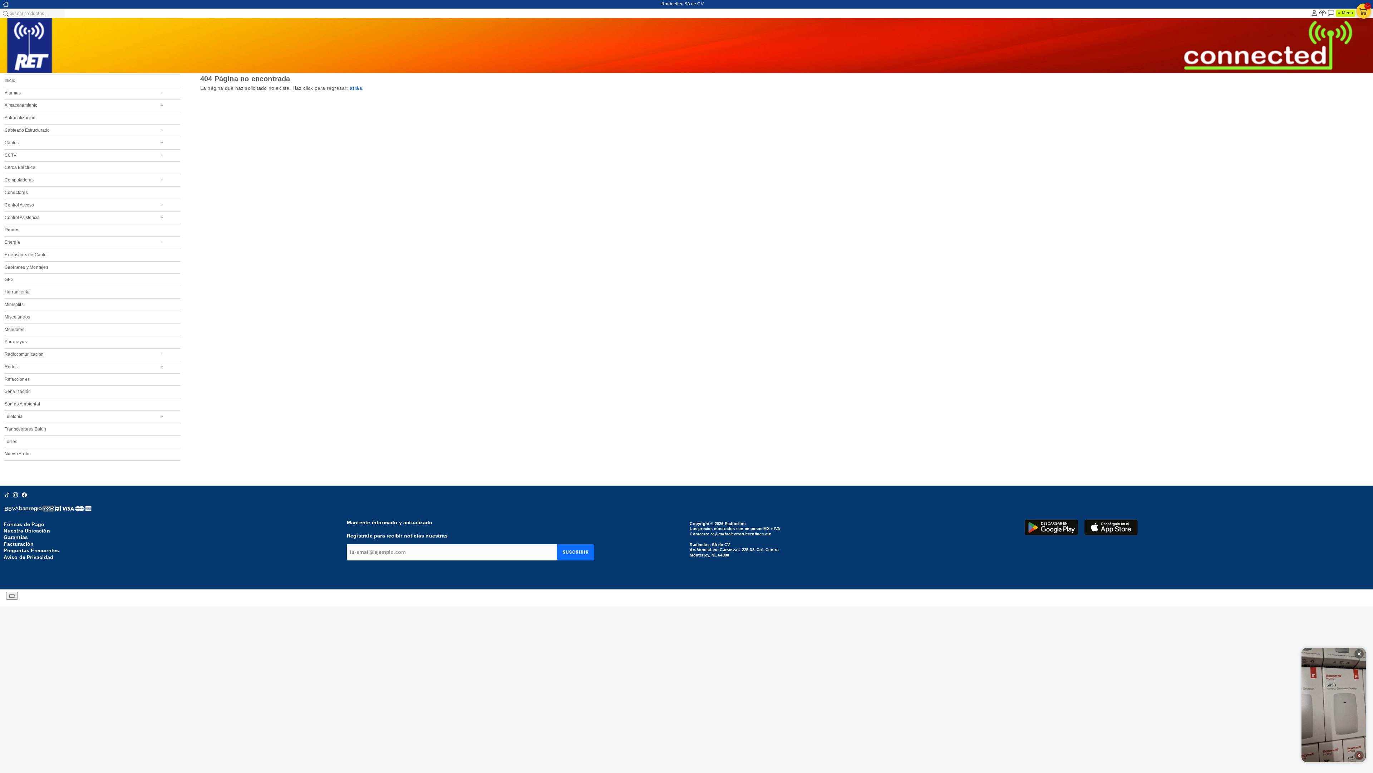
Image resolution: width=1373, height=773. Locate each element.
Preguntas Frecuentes (31, 550)
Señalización (18, 391)
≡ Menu (1345, 12)
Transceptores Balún (25, 429)
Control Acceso (84, 205)
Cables (84, 142)
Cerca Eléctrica (20, 167)
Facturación (19, 544)
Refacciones (17, 379)
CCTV (84, 155)
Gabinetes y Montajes (26, 267)
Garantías (16, 537)
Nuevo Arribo (18, 453)
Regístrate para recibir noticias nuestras (397, 536)
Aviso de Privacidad (28, 557)
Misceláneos (17, 317)
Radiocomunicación (84, 354)
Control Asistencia (84, 217)
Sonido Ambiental (22, 404)
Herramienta (17, 292)
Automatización (20, 117)
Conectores (16, 192)
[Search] (5, 13)
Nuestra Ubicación (27, 531)
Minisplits (14, 304)
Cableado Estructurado (84, 130)
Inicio (10, 80)
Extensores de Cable (26, 254)
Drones (12, 229)
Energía (84, 242)
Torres (11, 441)
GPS (9, 279)
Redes (84, 366)
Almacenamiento (84, 105)
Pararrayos (16, 341)
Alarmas (84, 93)
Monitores (15, 329)
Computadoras (84, 180)
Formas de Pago (24, 524)
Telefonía (84, 416)
